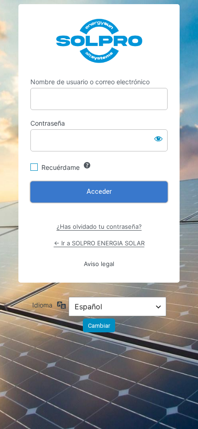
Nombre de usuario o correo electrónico (90, 82)
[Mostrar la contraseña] (158, 138)
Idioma (42, 305)
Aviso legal (99, 263)
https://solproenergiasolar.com (99, 41)
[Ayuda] (87, 165)
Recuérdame (60, 167)
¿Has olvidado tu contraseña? (99, 226)
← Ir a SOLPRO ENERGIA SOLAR (99, 243)
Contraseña (47, 123)
